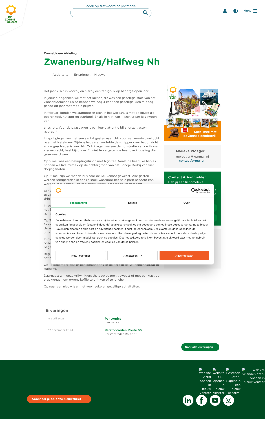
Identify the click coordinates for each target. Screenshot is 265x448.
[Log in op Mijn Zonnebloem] (224, 10)
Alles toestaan (184, 255)
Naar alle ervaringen (199, 347)
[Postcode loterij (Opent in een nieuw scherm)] (233, 393)
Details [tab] (132, 202)
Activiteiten (61, 74)
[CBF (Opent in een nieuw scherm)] (218, 393)
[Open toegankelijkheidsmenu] (235, 10)
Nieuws (99, 74)
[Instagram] (228, 400)
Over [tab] (187, 202)
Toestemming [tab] (78, 202)
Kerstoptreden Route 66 (123, 330)
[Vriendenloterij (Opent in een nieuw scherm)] (253, 382)
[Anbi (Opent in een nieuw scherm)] (205, 393)
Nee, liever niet (80, 255)
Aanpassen (130, 255)
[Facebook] (201, 400)
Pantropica (113, 318)
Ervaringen (82, 74)
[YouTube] (215, 400)
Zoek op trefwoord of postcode (111, 6)
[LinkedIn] (188, 400)
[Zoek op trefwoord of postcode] (145, 12)
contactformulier (192, 160)
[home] (45, 74)
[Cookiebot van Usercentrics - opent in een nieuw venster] (194, 190)
